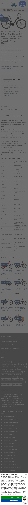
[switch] (24, 503)
